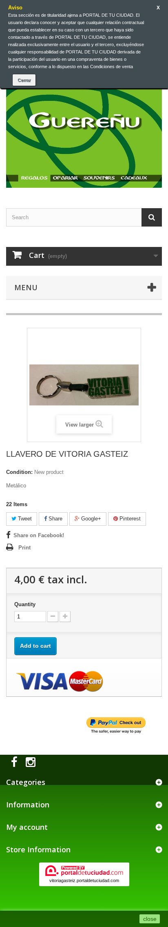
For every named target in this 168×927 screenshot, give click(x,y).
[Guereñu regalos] (84, 125)
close (150, 919)
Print (24, 548)
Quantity (24, 604)
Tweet (24, 519)
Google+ (90, 519)
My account (27, 827)
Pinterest (129, 519)
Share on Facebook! (38, 535)
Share (54, 519)
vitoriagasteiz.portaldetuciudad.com (84, 880)
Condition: (19, 472)
